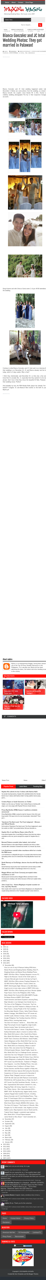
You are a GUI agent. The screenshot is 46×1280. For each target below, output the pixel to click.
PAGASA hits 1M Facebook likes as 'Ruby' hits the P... (21, 1080)
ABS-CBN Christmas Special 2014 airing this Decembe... (22, 1071)
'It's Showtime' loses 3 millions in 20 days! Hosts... (20, 1066)
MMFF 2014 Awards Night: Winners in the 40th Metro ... (21, 986)
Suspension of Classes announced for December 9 (20, 1073)
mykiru (7, 1203)
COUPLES (5, 53)
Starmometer (19, 1236)
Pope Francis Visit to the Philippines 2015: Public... (20, 993)
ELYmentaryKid (24, 1232)
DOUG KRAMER (13, 53)
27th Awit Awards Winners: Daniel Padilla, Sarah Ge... (21, 1050)
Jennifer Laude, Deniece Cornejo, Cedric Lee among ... (21, 1016)
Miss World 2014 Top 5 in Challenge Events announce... (21, 1052)
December (8, 965)
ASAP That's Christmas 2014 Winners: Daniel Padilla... (21, 1038)
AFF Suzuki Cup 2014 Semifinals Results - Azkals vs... (21, 1082)
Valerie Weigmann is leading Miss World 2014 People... (21, 1059)
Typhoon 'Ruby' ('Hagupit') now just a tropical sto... (19, 1075)
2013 (5, 1144)
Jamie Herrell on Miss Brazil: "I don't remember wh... (20, 1117)
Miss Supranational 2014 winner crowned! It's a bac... (20, 1084)
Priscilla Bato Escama (12, 1182)
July (6, 1128)
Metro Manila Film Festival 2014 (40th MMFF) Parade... (21, 995)
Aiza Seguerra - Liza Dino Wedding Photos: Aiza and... (21, 1064)
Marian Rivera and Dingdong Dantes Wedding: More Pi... (21, 970)
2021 (5, 947)
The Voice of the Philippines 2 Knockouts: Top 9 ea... (20, 1004)
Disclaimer (6, 1222)
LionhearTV (37, 1232)
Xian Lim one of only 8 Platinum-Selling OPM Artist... (20, 967)
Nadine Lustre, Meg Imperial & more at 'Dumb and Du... (21, 1110)
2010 (5, 1151)
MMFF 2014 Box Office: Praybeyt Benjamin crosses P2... (22, 974)
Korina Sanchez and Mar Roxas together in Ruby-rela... (21, 1068)
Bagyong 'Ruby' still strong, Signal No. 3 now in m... (20, 1087)
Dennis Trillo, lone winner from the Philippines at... (19, 1048)
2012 (5, 1146)
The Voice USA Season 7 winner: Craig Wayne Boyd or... (22, 1029)
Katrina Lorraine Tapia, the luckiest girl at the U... (19, 1027)
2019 (5, 951)
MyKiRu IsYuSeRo (28, 1271)
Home (7, 2)
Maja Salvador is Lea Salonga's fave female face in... (20, 1002)
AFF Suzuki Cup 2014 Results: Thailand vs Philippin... (21, 1062)
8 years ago (25, 1170)
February (8, 1140)
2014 (5, 963)
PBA (26, 53)
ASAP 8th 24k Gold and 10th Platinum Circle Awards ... (21, 1078)
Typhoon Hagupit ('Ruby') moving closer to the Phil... (20, 1100)
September (8, 1123)
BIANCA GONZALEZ (25, 51)
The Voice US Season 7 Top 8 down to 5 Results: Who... (21, 1105)
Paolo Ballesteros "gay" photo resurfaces (11, 1170)
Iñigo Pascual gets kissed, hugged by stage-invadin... (21, 1025)
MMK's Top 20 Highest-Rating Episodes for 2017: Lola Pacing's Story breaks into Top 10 (23, 1190)
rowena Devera (9, 1195)
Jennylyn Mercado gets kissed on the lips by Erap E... (21, 979)
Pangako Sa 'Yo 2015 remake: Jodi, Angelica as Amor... (21, 1107)
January (7, 1142)
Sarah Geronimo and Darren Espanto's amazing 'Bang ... (21, 999)
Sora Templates (19, 1274)
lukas (6, 1166)
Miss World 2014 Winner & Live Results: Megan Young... (21, 1036)
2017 (5, 956)
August (7, 1126)
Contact (20, 2)
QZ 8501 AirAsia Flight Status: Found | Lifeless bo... (20, 983)
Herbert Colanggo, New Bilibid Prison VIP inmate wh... (21, 1013)
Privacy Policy (29, 1218)
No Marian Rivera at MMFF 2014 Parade (16, 997)
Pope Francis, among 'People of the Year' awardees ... (21, 1009)
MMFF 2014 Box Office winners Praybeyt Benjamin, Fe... (22, 981)
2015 (5, 960)
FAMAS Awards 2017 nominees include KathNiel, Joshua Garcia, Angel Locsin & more (22, 1198)
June (6, 1130)
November (8, 1119)
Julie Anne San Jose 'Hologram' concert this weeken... (21, 1055)
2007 (5, 1158)
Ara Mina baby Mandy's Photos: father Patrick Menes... (21, 1011)
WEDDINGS (31, 53)
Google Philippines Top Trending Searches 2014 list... (21, 1018)
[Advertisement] (23, 73)
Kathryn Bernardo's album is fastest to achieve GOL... (21, 1032)
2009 (5, 1153)
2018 (5, 954)
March (7, 1137)
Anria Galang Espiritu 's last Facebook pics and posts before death (17, 1180)
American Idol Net (9, 1232)
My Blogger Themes (32, 1274)
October (7, 1121)
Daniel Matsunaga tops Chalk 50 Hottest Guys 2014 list (21, 1057)
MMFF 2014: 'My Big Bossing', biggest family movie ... (21, 1091)
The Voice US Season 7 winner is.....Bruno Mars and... (21, 1022)
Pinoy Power (7, 1236)
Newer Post (5, 780)
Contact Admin (15, 1218)
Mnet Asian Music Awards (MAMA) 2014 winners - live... (21, 1103)
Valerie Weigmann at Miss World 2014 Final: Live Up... (21, 1041)
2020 (5, 949)
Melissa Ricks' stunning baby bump (15, 1020)
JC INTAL (21, 53)
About (14, 2)
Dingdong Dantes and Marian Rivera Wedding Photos (20, 972)
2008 (5, 1156)
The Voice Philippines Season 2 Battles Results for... (20, 1043)
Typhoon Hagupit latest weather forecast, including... (20, 1094)
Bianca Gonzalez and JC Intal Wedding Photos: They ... (21, 1096)
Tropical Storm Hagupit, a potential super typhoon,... (20, 1112)
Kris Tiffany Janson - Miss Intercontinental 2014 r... (20, 1089)
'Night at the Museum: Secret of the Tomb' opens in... (20, 977)
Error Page (29, 2)
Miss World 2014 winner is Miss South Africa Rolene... (21, 1034)
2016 (5, 958)
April (6, 1135)
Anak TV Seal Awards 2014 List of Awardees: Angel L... (21, 1098)
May (6, 1133)
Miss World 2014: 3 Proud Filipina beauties (17, 1114)
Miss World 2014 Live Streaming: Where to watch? (20, 1045)
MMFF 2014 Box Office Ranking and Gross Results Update (22, 990)
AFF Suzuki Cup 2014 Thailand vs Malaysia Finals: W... (21, 1006)
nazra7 (7, 1172)
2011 (5, 1149)
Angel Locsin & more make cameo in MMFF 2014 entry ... (22, 988)
